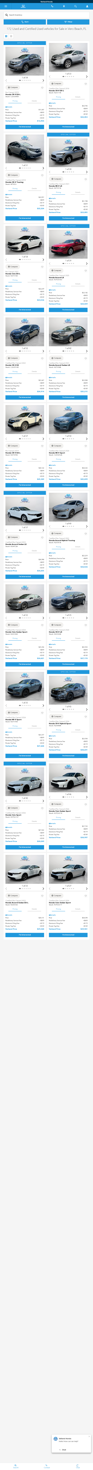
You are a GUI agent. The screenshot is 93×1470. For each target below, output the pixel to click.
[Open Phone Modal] (52, 6)
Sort (26, 22)
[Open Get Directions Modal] (64, 6)
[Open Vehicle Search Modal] (75, 6)
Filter (70, 22)
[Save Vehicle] (42, 88)
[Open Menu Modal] (6, 6)
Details (34, 101)
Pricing (15, 101)
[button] (43, 80)
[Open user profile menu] (87, 6)
